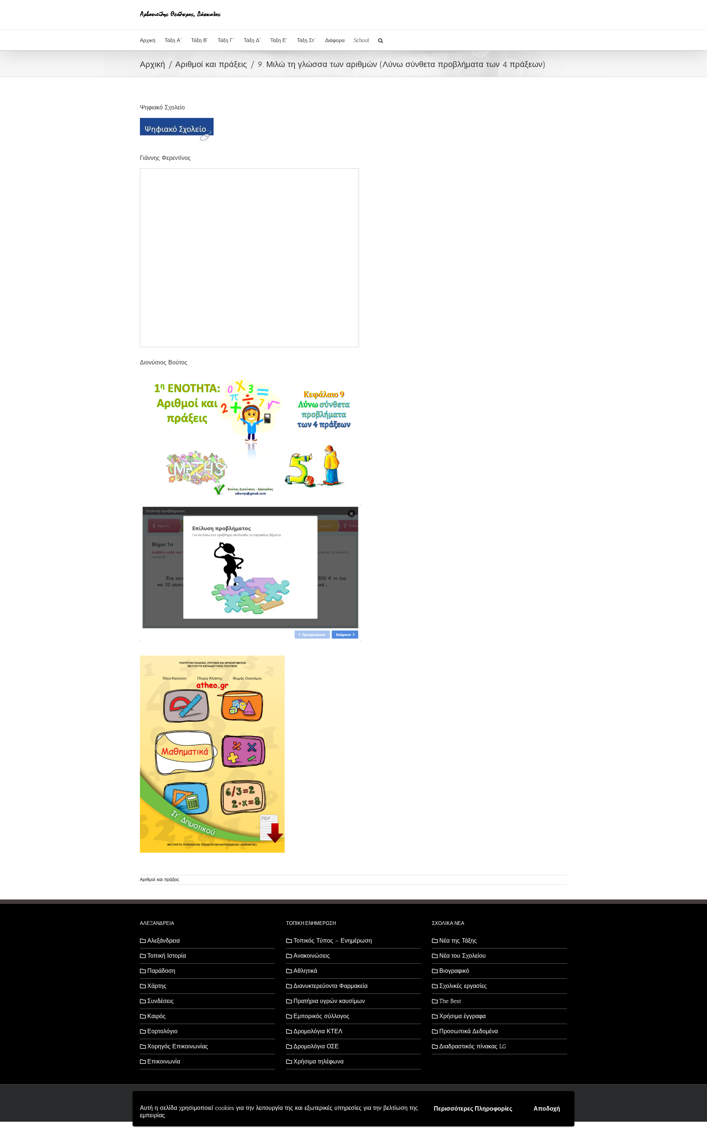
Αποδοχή (547, 1108)
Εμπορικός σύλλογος (321, 1016)
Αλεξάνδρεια (163, 940)
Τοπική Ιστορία (166, 955)
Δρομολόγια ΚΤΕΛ (317, 1031)
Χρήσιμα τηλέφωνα (318, 1061)
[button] (380, 40)
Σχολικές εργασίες (463, 985)
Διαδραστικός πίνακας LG (472, 1046)
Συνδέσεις (160, 1001)
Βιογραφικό (454, 970)
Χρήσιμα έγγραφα (462, 1016)
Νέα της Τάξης (458, 940)
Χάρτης (156, 985)
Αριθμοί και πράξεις (159, 879)
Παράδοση (161, 970)
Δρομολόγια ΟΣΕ (316, 1046)
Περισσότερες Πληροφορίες (473, 1108)
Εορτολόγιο (162, 1031)
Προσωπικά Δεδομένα (468, 1031)
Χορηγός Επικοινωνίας (177, 1046)
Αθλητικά (305, 970)
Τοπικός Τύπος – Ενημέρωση (332, 940)
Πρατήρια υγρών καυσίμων (329, 1001)
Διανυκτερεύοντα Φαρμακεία (330, 985)
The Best (450, 1001)
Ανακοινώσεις (311, 955)
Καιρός (156, 1016)
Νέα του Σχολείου (462, 955)
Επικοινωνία (163, 1061)
